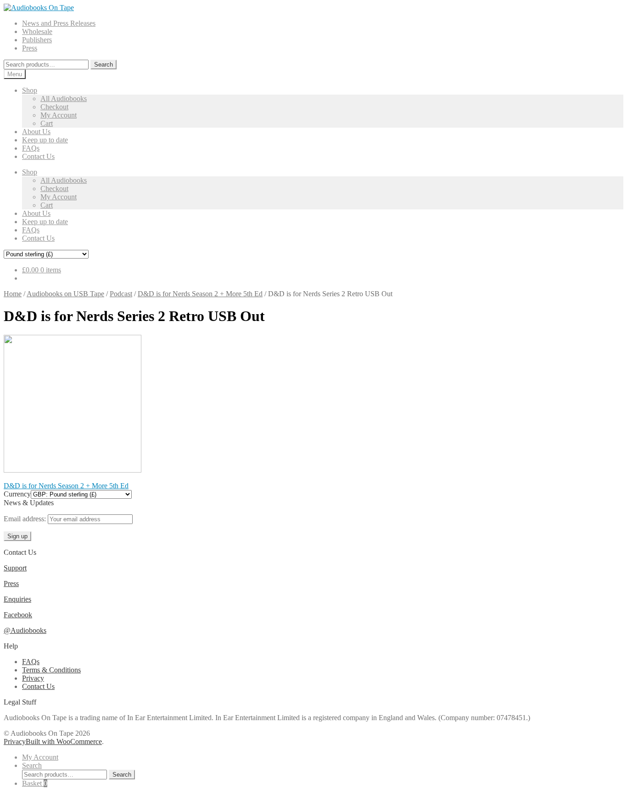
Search (103, 64)
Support (15, 568)
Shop (29, 90)
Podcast (121, 294)
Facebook (18, 615)
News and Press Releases (58, 23)
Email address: (26, 519)
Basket (34, 783)
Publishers (37, 40)
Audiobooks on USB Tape (65, 294)
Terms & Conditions (51, 670)
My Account (58, 115)
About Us (36, 131)
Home (13, 294)
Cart (46, 123)
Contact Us (38, 156)
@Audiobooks (25, 630)
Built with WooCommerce (64, 741)
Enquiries (17, 599)
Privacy (33, 678)
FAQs (30, 148)
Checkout (54, 107)
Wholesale (37, 31)
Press (29, 48)
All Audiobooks (63, 98)
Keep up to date (45, 140)
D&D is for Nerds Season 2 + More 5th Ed (200, 294)
